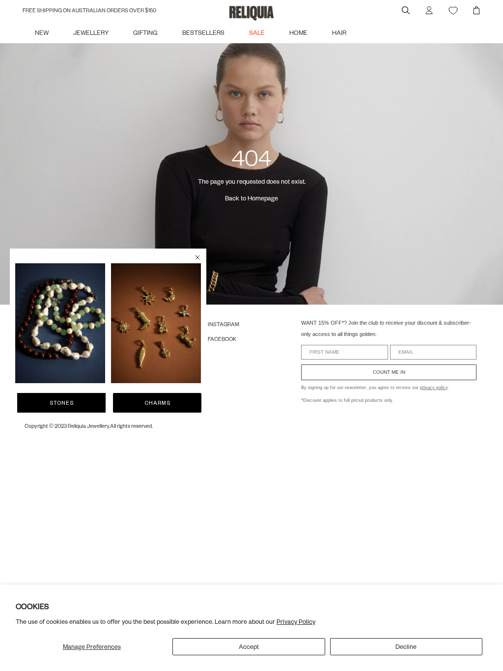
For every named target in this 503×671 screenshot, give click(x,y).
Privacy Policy (296, 621)
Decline (406, 646)
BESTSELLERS (203, 32)
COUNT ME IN (389, 372)
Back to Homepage (251, 198)
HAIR (339, 32)
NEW (42, 32)
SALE (257, 32)
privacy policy (433, 387)
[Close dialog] (197, 257)
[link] (60, 323)
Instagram (223, 324)
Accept (249, 646)
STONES (62, 402)
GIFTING (145, 32)
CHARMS (157, 402)
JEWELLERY (91, 32)
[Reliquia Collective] (251, 13)
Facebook (222, 338)
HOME (298, 32)
